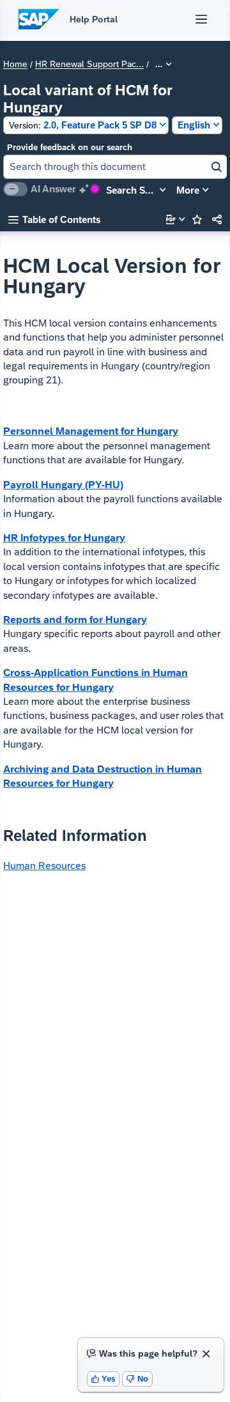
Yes (103, 1378)
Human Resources (44, 865)
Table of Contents (54, 219)
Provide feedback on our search (69, 147)
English (194, 124)
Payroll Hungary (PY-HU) (63, 484)
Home (15, 64)
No (137, 1378)
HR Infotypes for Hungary (64, 537)
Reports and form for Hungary (75, 619)
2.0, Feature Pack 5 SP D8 (83, 124)
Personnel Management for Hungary (90, 431)
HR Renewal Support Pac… (89, 64)
